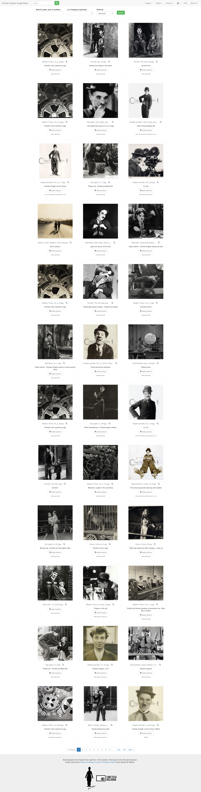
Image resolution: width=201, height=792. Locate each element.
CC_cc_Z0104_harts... (105, 363)
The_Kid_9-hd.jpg (147, 62)
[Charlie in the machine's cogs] (66, 62)
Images (148, 3)
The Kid (93, 62)
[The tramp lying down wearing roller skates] (158, 484)
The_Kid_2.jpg (56, 484)
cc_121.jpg (105, 665)
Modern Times (47, 62)
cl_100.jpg (103, 423)
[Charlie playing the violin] (111, 725)
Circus (92, 544)
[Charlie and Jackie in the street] (109, 62)
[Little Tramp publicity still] (160, 122)
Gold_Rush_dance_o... (102, 242)
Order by (100, 9)
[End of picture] (70, 242)
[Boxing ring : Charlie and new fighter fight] (64, 544)
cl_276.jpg (57, 544)
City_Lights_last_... (103, 122)
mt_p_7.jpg (150, 303)
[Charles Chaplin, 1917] (112, 665)
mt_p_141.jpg (104, 484)
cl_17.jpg (102, 182)
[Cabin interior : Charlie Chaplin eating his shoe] (158, 242)
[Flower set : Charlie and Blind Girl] (109, 182)
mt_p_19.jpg (149, 604)
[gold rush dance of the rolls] (114, 242)
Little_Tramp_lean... (150, 122)
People (158, 3)
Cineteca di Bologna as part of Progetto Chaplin (97, 762)
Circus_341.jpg (101, 544)
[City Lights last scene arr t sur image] (112, 122)
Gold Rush (89, 242)
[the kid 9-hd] (156, 62)
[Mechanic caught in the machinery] (112, 484)
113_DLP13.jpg (57, 604)
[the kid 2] (64, 484)
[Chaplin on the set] (113, 604)
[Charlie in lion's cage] (109, 544)
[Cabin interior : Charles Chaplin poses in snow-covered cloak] (63, 363)
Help (185, 3)
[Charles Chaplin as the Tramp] (68, 182)
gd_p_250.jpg (149, 363)
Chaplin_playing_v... (101, 725)
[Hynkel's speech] (160, 665)
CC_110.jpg (150, 423)
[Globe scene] (157, 363)
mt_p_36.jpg (59, 423)
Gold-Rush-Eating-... (148, 242)
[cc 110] (157, 423)
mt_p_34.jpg (59, 122)
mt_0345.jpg (59, 725)
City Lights (90, 122)
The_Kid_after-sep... (101, 303)
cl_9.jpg (57, 665)
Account (169, 3)
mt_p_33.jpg (59, 303)
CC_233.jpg (150, 182)
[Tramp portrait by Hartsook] (116, 363)
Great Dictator (138, 363)
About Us (194, 3)
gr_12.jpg (57, 363)
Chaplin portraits (136, 122)
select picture (56, 70)
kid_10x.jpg (102, 62)
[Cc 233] (157, 182)
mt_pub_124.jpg (104, 604)
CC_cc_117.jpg (59, 182)
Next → (131, 750)
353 (118, 750)
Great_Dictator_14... (149, 665)
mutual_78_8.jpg (149, 484)
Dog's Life (46, 604)
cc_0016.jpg (150, 725)
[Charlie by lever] (156, 303)
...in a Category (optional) (76, 9)
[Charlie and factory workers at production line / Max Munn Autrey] (157, 604)
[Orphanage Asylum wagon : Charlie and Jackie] (112, 303)
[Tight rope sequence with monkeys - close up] (154, 544)
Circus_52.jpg (147, 544)
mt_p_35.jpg (59, 62)
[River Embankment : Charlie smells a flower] (109, 423)
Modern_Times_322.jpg (59, 242)
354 (124, 750)
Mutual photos (137, 484)
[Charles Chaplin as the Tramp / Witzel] (157, 725)
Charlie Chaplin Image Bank (15, 3)
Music (90, 725)
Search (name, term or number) (48, 9)
